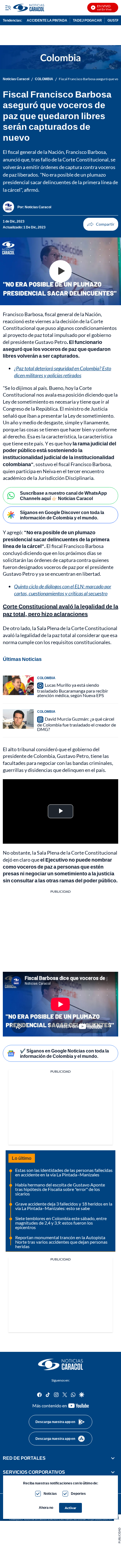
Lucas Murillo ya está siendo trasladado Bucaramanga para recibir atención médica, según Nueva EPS (72, 690)
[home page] (60, 1364)
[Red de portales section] (112, 1458)
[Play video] (60, 271)
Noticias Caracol (16, 79)
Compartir (100, 224)
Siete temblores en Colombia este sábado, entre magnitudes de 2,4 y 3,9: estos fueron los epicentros (61, 1223)
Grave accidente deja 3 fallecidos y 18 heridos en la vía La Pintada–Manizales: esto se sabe (63, 1206)
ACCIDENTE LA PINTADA (47, 20)
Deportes (78, 1493)
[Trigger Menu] (8, 7)
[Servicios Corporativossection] (112, 1472)
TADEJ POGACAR (87, 20)
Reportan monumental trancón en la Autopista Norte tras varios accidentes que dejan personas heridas (61, 1242)
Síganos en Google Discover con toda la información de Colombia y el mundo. (62, 515)
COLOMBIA (44, 79)
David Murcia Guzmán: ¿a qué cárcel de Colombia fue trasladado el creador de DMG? (76, 724)
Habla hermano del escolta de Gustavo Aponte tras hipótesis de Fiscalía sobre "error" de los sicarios (60, 1189)
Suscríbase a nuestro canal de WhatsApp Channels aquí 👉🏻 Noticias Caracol (63, 495)
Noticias (50, 1493)
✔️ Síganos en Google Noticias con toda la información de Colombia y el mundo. (64, 1053)
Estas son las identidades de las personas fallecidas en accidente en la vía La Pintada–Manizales (64, 1172)
